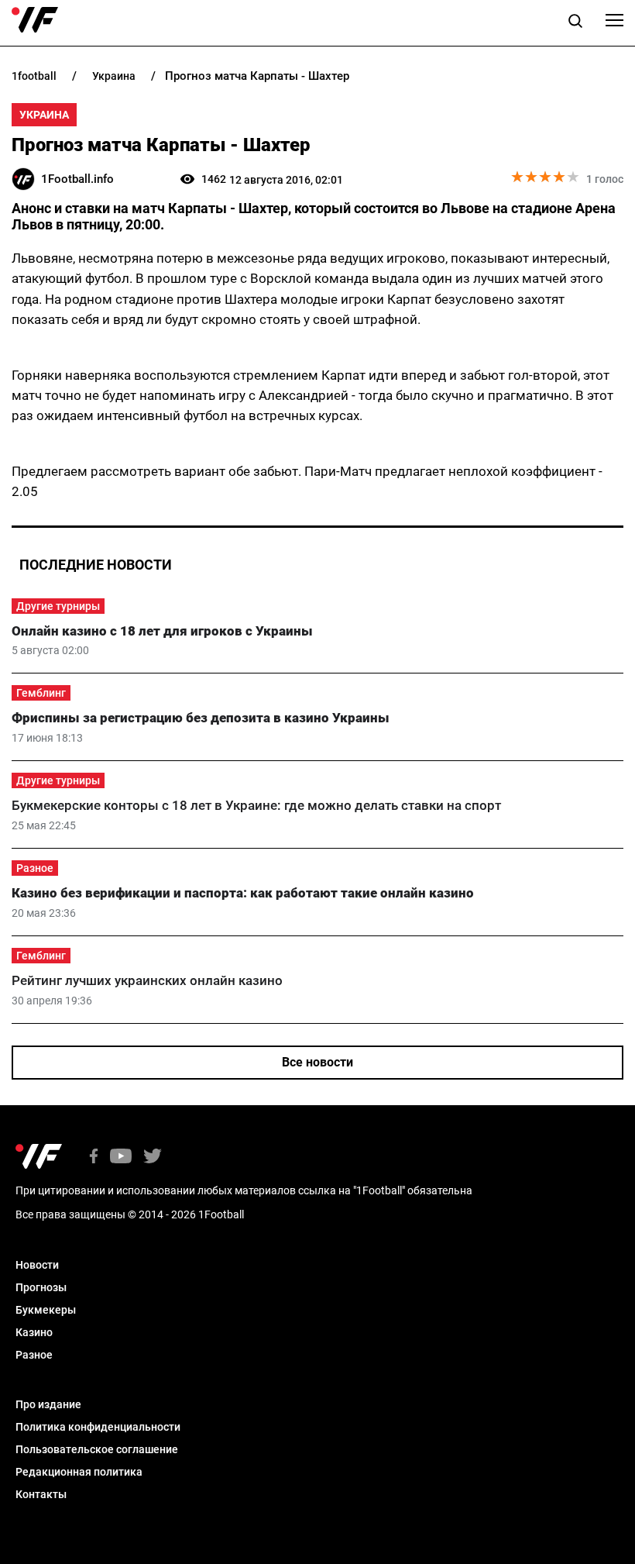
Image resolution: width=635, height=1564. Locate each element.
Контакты (41, 1494)
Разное (34, 868)
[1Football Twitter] (152, 1157)
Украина (44, 115)
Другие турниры (58, 606)
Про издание (48, 1404)
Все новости (317, 1062)
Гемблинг (41, 693)
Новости (37, 1265)
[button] (575, 23)
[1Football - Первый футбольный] (35, 20)
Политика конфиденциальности (97, 1427)
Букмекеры (45, 1310)
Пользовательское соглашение (96, 1449)
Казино (34, 1332)
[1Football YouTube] (121, 1157)
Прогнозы (41, 1287)
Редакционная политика (78, 1472)
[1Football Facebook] (93, 1157)
